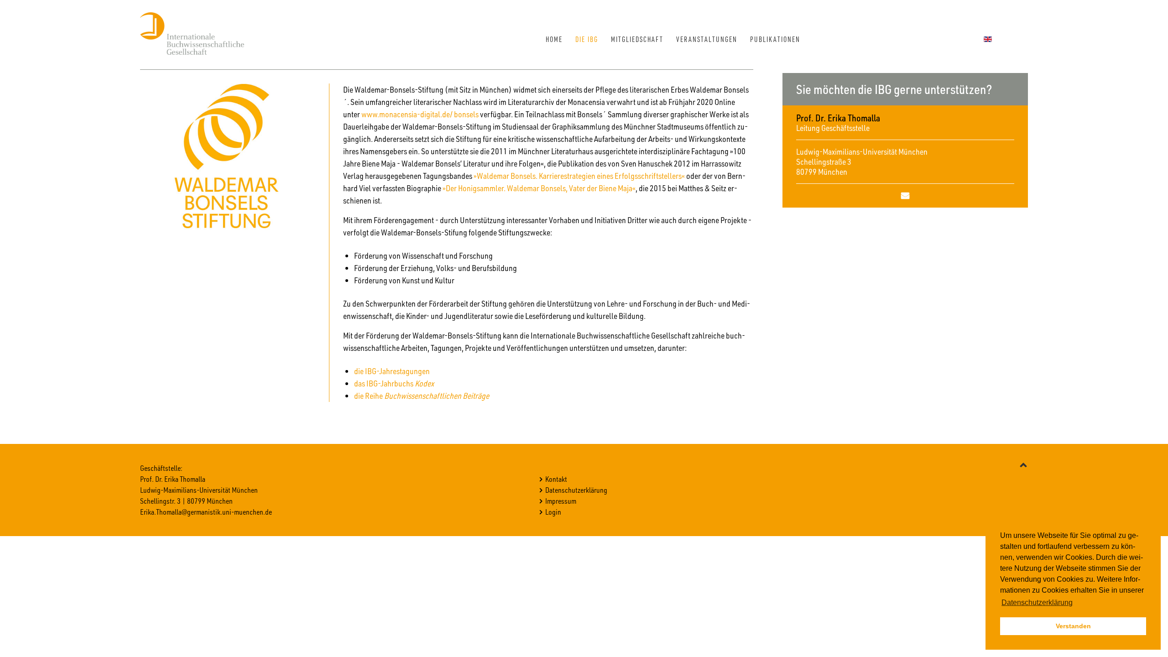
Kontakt (556, 479)
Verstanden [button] (1073, 626)
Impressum (560, 501)
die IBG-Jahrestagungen (392, 370)
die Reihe (422, 395)
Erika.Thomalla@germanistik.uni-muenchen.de (206, 511)
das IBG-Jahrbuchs (394, 383)
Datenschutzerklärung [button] (1037, 602)
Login (553, 511)
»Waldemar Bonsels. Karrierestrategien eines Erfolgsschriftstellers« (579, 175)
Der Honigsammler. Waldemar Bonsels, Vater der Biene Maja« (541, 187)
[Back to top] (1023, 464)
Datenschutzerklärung (576, 490)
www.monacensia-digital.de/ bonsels (420, 114)
